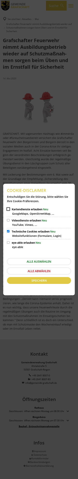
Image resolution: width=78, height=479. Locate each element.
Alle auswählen (39, 261)
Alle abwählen (39, 271)
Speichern (39, 280)
